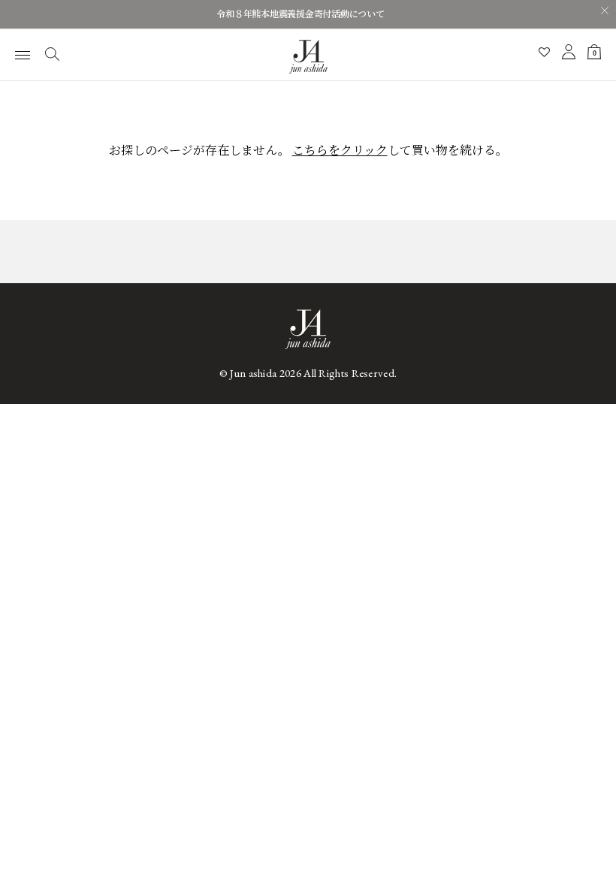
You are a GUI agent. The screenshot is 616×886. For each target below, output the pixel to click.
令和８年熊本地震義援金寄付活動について (300, 14)
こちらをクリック (340, 150)
